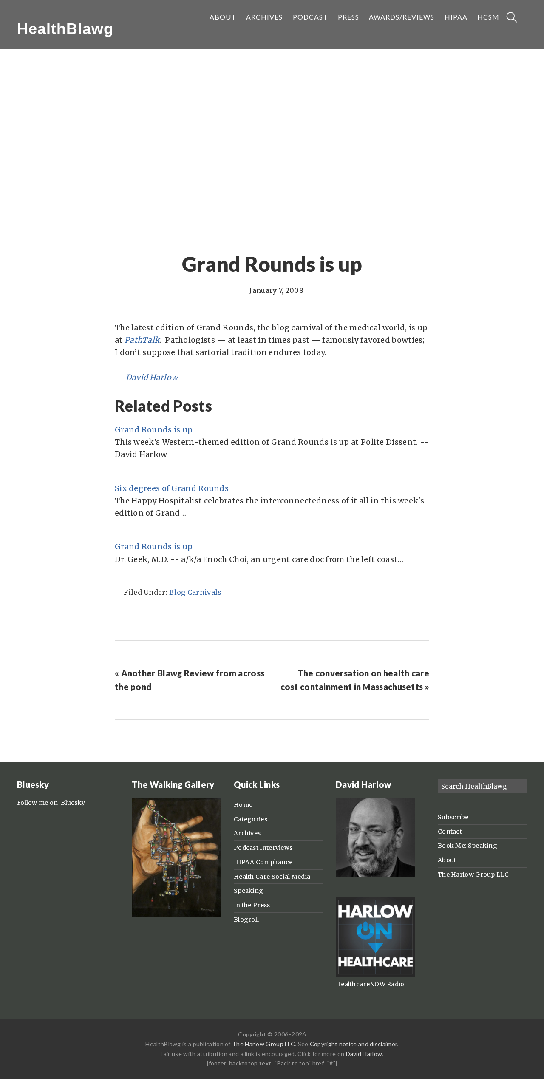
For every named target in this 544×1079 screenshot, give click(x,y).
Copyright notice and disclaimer (353, 1044)
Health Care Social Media (272, 876)
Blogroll (246, 919)
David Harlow (364, 1053)
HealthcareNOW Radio (370, 984)
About (447, 860)
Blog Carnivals (195, 592)
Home (243, 805)
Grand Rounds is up (154, 429)
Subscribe (453, 817)
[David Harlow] (375, 875)
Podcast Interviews (263, 848)
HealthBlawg (65, 28)
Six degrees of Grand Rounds (172, 488)
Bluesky (73, 802)
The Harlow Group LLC (473, 874)
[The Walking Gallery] (176, 915)
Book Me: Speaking (467, 845)
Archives (247, 833)
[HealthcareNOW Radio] (375, 975)
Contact (450, 831)
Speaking (248, 890)
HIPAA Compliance (263, 862)
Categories (250, 819)
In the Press (252, 905)
